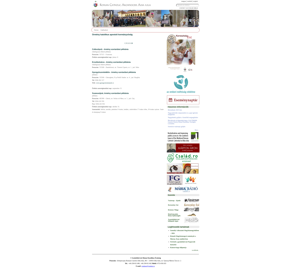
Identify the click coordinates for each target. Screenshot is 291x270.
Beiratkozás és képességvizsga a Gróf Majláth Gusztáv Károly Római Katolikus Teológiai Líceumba (182, 122)
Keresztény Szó (173, 205)
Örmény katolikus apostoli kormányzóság (112, 34)
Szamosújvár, (98, 93)
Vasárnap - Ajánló (174, 200)
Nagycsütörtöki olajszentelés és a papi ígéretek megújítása (183, 113)
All (132, 43)
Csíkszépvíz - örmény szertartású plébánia (110, 49)
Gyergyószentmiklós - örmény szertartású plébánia (114, 72)
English (195, 1)
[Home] (123, 4)
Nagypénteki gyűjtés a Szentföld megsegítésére (183, 117)
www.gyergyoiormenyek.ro (105, 83)
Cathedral (104, 30)
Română (189, 1)
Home (96, 30)
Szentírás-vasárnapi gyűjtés (176, 126)
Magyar (183, 1)
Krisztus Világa (173, 210)
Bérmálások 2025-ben (175, 110)
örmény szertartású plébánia (116, 93)
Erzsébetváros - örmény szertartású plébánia (111, 62)
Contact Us (183, 8)
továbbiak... (195, 250)
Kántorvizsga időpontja (178, 247)
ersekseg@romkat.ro (148, 266)
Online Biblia (193, 8)
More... (197, 130)
